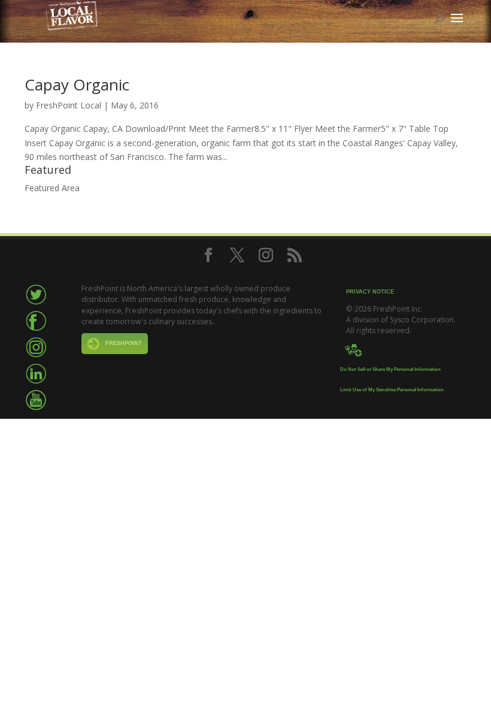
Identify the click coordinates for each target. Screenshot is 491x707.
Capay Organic (77, 84)
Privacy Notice (370, 292)
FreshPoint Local (68, 105)
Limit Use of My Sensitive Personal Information (392, 389)
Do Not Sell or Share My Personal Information (390, 369)
